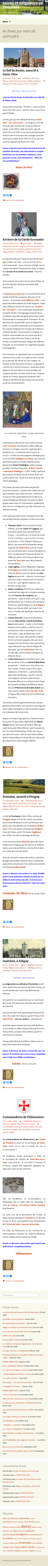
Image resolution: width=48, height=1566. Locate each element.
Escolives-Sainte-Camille (32, 1205)
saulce (5, 1132)
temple (12, 1132)
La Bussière (30, 1530)
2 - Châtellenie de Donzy (29, 78)
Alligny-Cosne (14, 968)
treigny (17, 1550)
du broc (39, 1527)
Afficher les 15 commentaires (16, 767)
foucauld (6, 970)
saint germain (40, 1547)
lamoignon (21, 1534)
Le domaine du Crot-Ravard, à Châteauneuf (20, 1403)
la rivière (7, 1538)
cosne (31, 1521)
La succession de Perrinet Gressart (17, 1331)
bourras (14, 1518)
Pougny (6, 809)
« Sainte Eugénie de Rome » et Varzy (17, 1374)
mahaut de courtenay (34, 1539)
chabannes (23, 1518)
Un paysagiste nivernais (12, 1340)
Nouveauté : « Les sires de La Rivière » (18, 1382)
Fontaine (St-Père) (15, 893)
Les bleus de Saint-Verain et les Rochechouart (21, 1312)
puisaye (6, 1547)
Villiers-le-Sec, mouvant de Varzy (16, 1399)
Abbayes (6, 1124)
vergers (32, 1550)
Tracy (36, 1015)
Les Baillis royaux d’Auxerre (13, 1319)
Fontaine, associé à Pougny (21, 796)
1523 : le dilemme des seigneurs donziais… (20, 1440)
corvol (26, 1522)
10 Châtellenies (9, 1421)
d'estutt (13, 84)
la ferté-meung (9, 1534)
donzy (38, 968)
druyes (34, 1527)
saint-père (33, 84)
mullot (16, 1543)
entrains (6, 1531)
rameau (20, 84)
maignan (6, 1543)
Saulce (14, 1205)
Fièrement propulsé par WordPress (17, 1560)
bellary (5, 1518)
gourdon (37, 246)
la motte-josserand (34, 1534)
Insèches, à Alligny (16, 961)
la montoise (19, 249)
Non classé (27, 243)
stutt (30, 970)
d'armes (6, 1527)
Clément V (30, 1217)
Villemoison (24, 1253)
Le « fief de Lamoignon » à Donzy (15, 1370)
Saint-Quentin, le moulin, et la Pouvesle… (19, 1433)
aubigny (39, 243)
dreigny (22, 246)
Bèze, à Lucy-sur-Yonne (12, 1447)
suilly (4, 1551)
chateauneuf (8, 1522)
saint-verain (28, 1547)
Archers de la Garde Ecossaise (23, 239)
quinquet (11, 252)
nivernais (14, 970)
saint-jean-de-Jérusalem (20, 1129)
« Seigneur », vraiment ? (12, 1425)
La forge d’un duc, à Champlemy (15, 1351)
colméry (20, 1522)
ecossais (29, 246)
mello (11, 1543)
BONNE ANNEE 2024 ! (11, 1390)
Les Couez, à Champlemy (13, 1429)
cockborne (7, 246)
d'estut (15, 246)
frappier (15, 1531)
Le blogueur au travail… (12, 1386)
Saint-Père (8, 1019)
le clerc (15, 1539)
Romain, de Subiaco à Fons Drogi (26, 1471)
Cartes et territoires (11, 1394)
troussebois (24, 1551)
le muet (19, 1539)
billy (9, 1518)
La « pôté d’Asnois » (10, 1378)
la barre (21, 1531)
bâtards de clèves (16, 806)
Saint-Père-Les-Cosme (18, 81)
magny (25, 1539)
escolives (24, 1126)
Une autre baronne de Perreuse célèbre (19, 1410)
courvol (37, 1522)
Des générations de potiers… (14, 1323)
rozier (26, 84)
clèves (26, 806)
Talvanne (10, 1551)
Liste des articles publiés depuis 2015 (18, 1451)
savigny (28, 252)
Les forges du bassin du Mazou (15, 1416)
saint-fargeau (15, 1547)
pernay (40, 1543)
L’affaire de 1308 (9, 1335)
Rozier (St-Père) (24, 167)
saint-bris (6, 1129)
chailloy (32, 1518)
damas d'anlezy (15, 1527)
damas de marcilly (37, 806)
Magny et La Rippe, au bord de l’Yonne (18, 1327)
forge (10, 1531)
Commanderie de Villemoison (23, 1117)
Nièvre (5, 81)
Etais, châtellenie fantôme (13, 1366)
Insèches (17, 1063)
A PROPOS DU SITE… (23, 1475)
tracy (40, 252)
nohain (33, 1543)
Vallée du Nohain (34, 81)
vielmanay (38, 1551)
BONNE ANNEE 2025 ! (11, 1362)
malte (31, 1126)
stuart (34, 252)
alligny (32, 968)
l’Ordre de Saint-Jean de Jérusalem (22, 1224)
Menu (5, 21)
